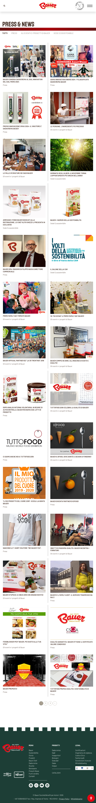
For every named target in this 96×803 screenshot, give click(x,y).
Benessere (33, 768)
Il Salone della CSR (59, 269)
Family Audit (79, 758)
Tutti (4, 33)
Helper (54, 766)
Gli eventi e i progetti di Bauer (35, 33)
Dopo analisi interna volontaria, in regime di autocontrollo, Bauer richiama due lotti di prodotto (22, 409)
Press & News (34, 771)
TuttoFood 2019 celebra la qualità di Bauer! (69, 407)
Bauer (31, 750)
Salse (54, 763)
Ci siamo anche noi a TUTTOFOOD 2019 (18, 457)
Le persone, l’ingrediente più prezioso (67, 126)
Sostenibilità (33, 753)
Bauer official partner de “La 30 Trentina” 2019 (23, 361)
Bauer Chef (33, 761)
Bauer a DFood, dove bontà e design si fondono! (70, 457)
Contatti (32, 776)
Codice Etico (80, 755)
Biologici (55, 758)
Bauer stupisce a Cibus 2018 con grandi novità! (23, 595)
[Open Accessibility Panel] (91, 798)
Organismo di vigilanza (83, 753)
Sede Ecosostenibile (64, 33)
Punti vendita (34, 774)
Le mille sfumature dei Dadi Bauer (18, 173)
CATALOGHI (56, 773)
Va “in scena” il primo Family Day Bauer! (67, 316)
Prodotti (32, 758)
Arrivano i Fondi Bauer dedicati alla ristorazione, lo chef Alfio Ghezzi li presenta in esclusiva (24, 222)
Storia (31, 755)
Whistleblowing (81, 763)
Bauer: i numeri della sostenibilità (65, 220)
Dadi (53, 753)
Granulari (55, 761)
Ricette (31, 766)
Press (14, 33)
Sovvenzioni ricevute (83, 761)
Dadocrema (33, 763)
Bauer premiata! (10, 689)
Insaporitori (56, 755)
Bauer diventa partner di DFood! (64, 501)
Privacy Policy (64, 799)
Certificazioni (80, 750)
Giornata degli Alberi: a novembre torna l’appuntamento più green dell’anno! (68, 174)
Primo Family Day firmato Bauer (16, 316)
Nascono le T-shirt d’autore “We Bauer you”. (22, 548)
